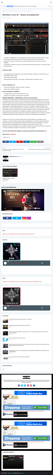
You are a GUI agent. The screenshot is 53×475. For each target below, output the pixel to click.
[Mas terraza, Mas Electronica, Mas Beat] (24, 263)
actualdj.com (13, 134)
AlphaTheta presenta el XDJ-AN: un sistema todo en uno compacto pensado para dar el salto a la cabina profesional (28, 332)
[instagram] (26, 218)
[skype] (25, 386)
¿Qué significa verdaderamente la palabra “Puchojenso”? (20, 319)
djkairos (5, 17)
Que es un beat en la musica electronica (17, 338)
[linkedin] (34, 386)
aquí (46, 131)
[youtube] (31, 386)
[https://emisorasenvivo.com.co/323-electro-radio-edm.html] (8, 394)
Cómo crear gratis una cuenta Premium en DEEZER (19, 356)
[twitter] (16, 218)
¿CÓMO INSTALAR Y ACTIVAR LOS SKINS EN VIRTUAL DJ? (19, 325)
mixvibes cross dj (6, 137)
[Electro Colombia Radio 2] (24, 308)
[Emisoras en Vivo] (30, 394)
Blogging (11, 473)
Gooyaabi (22, 473)
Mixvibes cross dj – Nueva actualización (8, 179)
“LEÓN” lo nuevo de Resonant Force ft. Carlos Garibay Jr (25, 6)
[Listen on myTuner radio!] (9, 402)
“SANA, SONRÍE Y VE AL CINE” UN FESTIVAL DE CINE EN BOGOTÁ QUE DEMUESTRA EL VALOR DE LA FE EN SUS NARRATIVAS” (29, 351)
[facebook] (7, 218)
